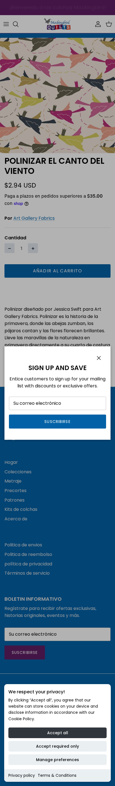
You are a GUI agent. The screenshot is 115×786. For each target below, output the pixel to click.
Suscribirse (57, 421)
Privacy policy (21, 775)
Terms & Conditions (57, 775)
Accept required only (57, 746)
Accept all (57, 733)
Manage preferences (57, 759)
